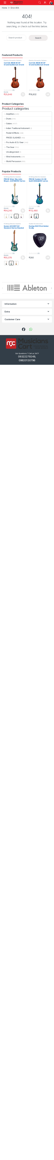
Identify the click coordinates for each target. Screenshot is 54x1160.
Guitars (9, 123)
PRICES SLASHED (13, 138)
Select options (22, 210)
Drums (8, 119)
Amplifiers (10, 114)
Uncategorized (12, 152)
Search (39, 2)
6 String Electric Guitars (12, 177)
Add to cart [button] (23, 94)
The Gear (10, 147)
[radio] (6, 216)
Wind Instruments (13, 156)
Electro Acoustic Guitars (12, 60)
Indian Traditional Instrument (18, 128)
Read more (47, 94)
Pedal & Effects (12, 133)
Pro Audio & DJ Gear (15, 142)
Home (4, 8)
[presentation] (51, 288)
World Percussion (13, 161)
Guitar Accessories (36, 224)
